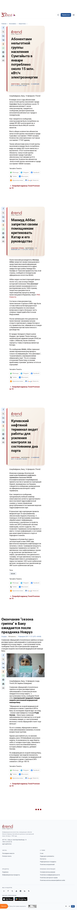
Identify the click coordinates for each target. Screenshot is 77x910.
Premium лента (6, 856)
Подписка (5, 872)
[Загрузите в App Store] (8, 899)
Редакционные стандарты (48, 861)
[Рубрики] (74, 15)
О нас (41, 853)
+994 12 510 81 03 (7, 841)
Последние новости (8, 853)
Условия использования (47, 872)
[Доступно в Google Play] (21, 899)
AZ (69, 906)
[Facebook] (8, 891)
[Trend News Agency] (7, 827)
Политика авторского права (49, 877)
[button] (3, 27)
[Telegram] (20, 891)
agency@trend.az (6, 844)
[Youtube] (16, 891)
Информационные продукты (11, 875)
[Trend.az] (8, 15)
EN (66, 906)
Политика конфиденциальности (50, 875)
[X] (12, 891)
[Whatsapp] (4, 891)
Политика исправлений (47, 864)
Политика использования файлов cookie (52, 880)
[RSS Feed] (28, 891)
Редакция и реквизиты (47, 856)
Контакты (43, 859)
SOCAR (13, 573)
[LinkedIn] (24, 891)
